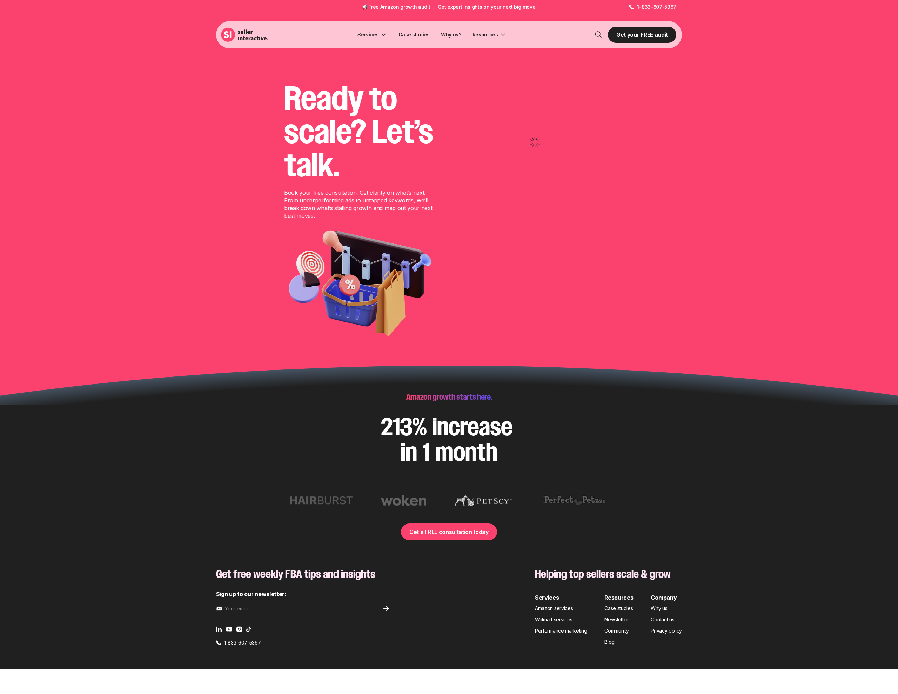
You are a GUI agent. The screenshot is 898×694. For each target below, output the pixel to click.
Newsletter (616, 619)
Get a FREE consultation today (449, 531)
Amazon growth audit (405, 7)
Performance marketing (561, 631)
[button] (372, 34)
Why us (659, 608)
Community (616, 631)
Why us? (451, 35)
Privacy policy (666, 631)
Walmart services (553, 619)
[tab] (321, 500)
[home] (245, 34)
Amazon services (554, 608)
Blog (609, 642)
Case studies (414, 35)
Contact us (662, 619)
